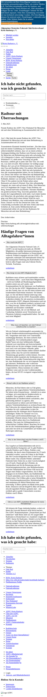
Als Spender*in (12, 656)
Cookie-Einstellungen (14, 689)
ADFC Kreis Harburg (14, 56)
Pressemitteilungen (13, 669)
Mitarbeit (9, 618)
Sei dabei (9, 67)
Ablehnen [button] (4, 23)
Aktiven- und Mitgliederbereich (18, 675)
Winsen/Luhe (11, 607)
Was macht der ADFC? (15, 242)
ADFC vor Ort (11, 616)
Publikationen (11, 620)
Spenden (9, 37)
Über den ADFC (12, 614)
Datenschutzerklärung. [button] (9, 21)
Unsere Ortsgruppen (13, 58)
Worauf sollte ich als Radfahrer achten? (20, 383)
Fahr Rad (9, 52)
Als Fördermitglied (13, 660)
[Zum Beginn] (2, 695)
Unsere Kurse (11, 637)
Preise (8, 641)
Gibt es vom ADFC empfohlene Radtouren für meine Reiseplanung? (26, 503)
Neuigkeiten (10, 559)
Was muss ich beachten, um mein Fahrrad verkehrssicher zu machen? (26, 326)
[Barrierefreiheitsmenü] (2, 46)
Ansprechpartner (12, 643)
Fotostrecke (10, 646)
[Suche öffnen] (4, 46)
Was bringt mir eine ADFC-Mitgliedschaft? (21, 273)
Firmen (8, 633)
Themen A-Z (11, 574)
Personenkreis (11, 631)
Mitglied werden (12, 35)
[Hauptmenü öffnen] (7, 46)
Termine (9, 561)
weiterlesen (10, 268)
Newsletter (10, 39)
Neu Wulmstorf (11, 601)
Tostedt (8, 605)
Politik (8, 54)
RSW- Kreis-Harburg (14, 60)
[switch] (19, 103)
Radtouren (10, 563)
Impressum (10, 684)
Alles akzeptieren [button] (25, 23)
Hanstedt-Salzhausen (14, 597)
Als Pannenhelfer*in (13, 663)
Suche (8, 78)
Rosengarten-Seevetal (14, 603)
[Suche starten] (4, 98)
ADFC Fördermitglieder (15, 622)
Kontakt (9, 624)
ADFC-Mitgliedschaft (14, 654)
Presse (8, 69)
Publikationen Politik (14, 582)
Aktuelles (9, 50)
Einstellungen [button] (13, 23)
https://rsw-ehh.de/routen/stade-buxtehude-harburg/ (25, 580)
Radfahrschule (11, 65)
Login (8, 71)
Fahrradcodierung (12, 63)
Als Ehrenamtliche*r (13, 658)
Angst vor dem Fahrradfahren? (17, 635)
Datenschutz (10, 687)
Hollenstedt (10, 599)
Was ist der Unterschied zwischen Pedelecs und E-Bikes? (26, 440)
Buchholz (9, 594)
